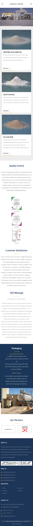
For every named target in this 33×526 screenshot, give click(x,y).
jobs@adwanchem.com (9, 477)
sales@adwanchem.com (9, 472)
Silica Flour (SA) (9, 95)
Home (3, 488)
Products (4, 490)
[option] (8, 429)
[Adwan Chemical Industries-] (16, 4)
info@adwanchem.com (9, 475)
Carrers (20, 490)
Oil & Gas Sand (8, 137)
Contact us (9, 15)
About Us (20, 488)
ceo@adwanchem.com (9, 480)
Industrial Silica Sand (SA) (12, 52)
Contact (4, 493)
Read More (6, 68)
